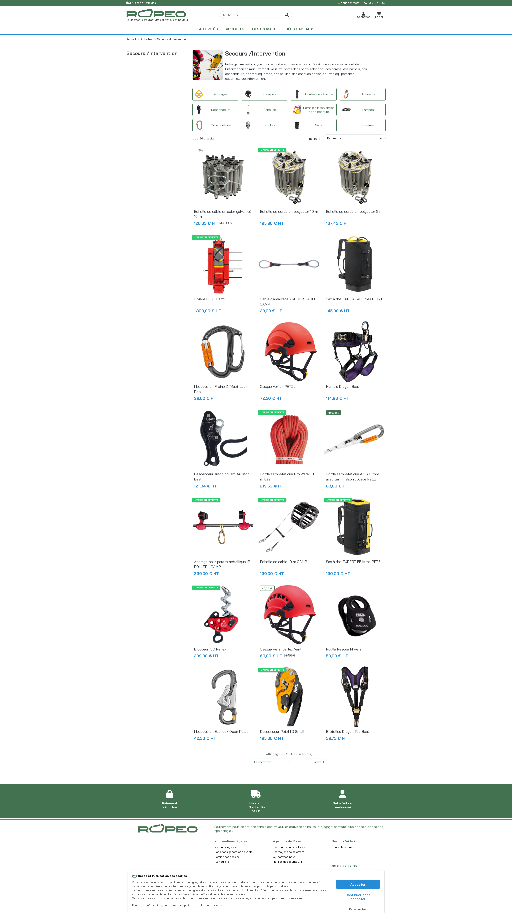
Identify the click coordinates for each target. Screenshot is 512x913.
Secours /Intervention (151, 53)
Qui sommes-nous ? (285, 856)
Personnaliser (358, 909)
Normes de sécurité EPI (287, 861)
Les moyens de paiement (288, 851)
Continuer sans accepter (358, 897)
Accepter (358, 884)
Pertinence (334, 138)
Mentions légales (225, 847)
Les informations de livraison (291, 847)
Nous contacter (350, 2)
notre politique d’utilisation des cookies (201, 905)
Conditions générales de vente (233, 851)
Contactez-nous (342, 847)
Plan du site (221, 861)
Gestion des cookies (227, 856)
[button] (364, 15)
